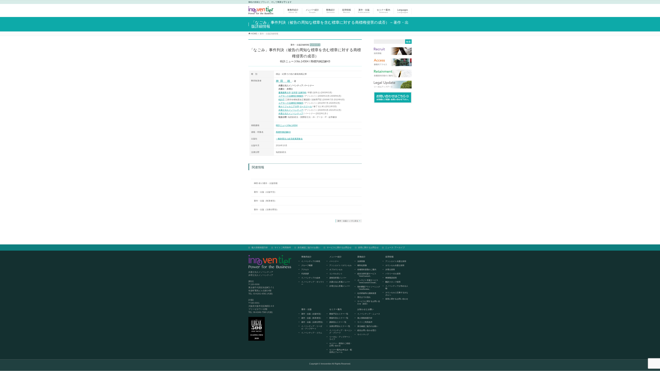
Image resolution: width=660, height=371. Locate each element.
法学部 (294, 92)
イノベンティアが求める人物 (396, 287)
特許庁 (281, 99)
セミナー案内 (335, 309)
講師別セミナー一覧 (337, 322)
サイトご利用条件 (282, 247)
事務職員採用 (391, 278)
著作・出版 (306, 309)
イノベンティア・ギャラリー (312, 283)
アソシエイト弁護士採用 (395, 261)
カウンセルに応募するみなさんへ (396, 293)
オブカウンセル (336, 269)
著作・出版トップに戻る (347, 221)
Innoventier (326, 364)
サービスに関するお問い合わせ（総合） (368, 302)
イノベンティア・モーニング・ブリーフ (340, 331)
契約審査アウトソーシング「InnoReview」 (368, 288)
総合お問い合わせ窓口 (366, 330)
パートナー (334, 261)
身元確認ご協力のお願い (309, 247)
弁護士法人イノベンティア (290, 110)
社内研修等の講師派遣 (366, 293)
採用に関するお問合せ (368, 247)
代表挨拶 (305, 274)
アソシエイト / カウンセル (340, 265)
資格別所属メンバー (337, 278)
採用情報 (389, 257)
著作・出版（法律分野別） (266, 209)
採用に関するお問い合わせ (396, 299)
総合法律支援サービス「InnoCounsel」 (366, 275)
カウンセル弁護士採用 (394, 265)
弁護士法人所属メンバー (339, 282)
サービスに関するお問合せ (339, 247)
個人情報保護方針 (259, 247)
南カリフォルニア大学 (288, 106)
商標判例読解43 (283, 132)
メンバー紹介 (335, 257)
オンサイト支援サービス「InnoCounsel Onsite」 (367, 281)
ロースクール (306, 106)
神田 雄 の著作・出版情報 (266, 183)
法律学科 (302, 92)
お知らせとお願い (365, 309)
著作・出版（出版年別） (265, 192)
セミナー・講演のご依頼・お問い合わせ (340, 344)
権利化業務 (362, 265)
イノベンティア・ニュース (368, 314)
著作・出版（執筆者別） (265, 201)
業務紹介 (361, 257)
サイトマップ (363, 334)
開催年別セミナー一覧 (338, 318)
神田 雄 (284, 81)
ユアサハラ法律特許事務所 (290, 96)
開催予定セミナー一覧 (338, 314)
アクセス (305, 269)
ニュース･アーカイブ (395, 247)
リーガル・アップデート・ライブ (340, 338)
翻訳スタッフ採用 (392, 282)
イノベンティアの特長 (310, 261)
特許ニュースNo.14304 (287, 125)
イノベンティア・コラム (311, 333)
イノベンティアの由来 (310, 278)
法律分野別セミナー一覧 (339, 326)
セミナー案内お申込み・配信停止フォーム (340, 351)
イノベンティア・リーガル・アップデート (311, 327)
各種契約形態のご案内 (366, 269)
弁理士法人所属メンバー (339, 286)
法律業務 (361, 261)
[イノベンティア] (260, 12)
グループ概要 (307, 265)
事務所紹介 (306, 257)
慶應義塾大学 (284, 92)
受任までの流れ (364, 297)
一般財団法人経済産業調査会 (289, 139)
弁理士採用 (390, 269)
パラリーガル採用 (392, 274)
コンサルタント (336, 274)
